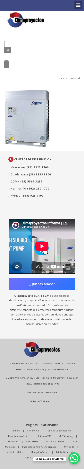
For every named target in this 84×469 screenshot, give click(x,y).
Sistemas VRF (44, 436)
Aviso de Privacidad (57, 369)
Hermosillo (18, 188)
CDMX (14, 181)
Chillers (16, 430)
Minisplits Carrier (40, 452)
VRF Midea (13, 441)
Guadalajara (19, 174)
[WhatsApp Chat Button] (74, 458)
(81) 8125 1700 (38, 167)
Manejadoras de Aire (19, 436)
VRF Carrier (32, 441)
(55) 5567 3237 (31, 181)
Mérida (15, 195)
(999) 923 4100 (32, 195)
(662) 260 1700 (38, 188)
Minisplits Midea (14, 452)
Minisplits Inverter (65, 452)
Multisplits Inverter (55, 441)
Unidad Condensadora (59, 430)
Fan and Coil (33, 430)
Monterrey (18, 167)
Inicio (64, 78)
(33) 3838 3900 (40, 174)
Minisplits (69, 446)
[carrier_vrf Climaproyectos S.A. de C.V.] (25, 20)
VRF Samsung (66, 436)
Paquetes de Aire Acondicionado (39, 446)
